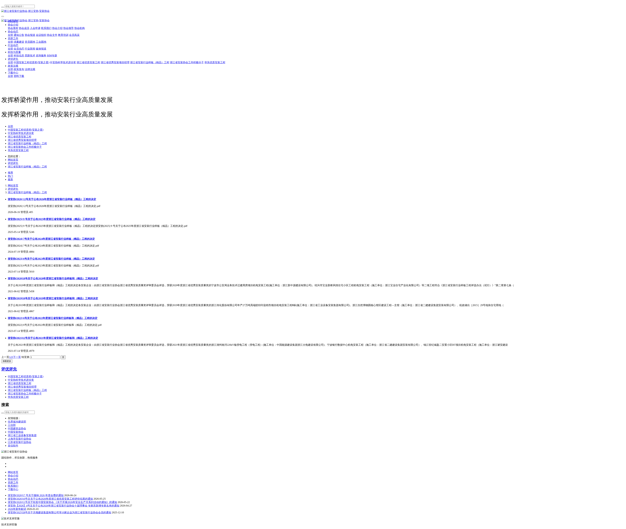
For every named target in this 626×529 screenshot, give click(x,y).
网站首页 (13, 159)
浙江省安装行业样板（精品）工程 (27, 143)
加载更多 (7, 361)
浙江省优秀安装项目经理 (22, 140)
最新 (10, 179)
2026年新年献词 (17, 509)
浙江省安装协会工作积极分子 (25, 146)
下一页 (17, 357)
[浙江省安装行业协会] (313, 11)
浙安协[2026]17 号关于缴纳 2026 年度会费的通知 (36, 495)
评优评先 (13, 163)
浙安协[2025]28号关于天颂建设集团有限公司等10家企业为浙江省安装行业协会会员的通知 (59, 512)
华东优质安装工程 (18, 150)
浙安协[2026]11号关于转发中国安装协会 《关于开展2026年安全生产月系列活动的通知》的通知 (62, 502)
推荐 (10, 172)
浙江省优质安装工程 (19, 136)
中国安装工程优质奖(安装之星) (25, 129)
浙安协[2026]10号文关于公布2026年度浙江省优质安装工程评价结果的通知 (50, 498)
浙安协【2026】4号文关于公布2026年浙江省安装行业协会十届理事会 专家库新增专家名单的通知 (63, 505)
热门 (10, 176)
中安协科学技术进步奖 (21, 133)
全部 (10, 35)
